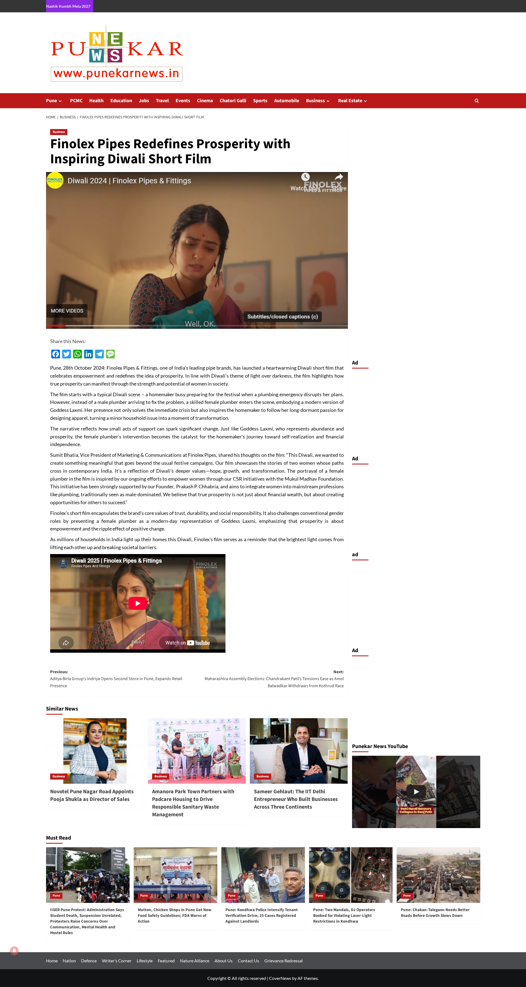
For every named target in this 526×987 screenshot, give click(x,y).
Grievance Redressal (283, 960)
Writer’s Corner (117, 960)
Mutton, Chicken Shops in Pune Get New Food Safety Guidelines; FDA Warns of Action (174, 915)
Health (96, 100)
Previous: (116, 679)
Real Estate (350, 100)
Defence (89, 960)
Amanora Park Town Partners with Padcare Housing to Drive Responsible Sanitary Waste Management (193, 803)
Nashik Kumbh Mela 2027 (68, 6)
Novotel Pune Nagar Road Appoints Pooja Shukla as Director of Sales (92, 795)
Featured (166, 960)
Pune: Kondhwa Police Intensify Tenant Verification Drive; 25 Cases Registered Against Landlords (261, 915)
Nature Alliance (194, 960)
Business (315, 100)
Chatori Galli (233, 100)
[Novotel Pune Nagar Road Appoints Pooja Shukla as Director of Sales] (95, 750)
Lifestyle (145, 960)
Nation (69, 960)
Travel (162, 100)
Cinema (205, 100)
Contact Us (248, 960)
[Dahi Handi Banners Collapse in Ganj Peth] (416, 792)
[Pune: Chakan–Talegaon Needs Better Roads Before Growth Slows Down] (438, 875)
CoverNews (280, 978)
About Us (224, 960)
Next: (274, 679)
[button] (476, 100)
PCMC (76, 100)
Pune (51, 100)
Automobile (286, 100)
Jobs (144, 100)
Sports (260, 100)
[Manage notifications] (14, 950)
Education (121, 100)
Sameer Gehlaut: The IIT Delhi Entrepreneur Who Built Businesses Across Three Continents (296, 799)
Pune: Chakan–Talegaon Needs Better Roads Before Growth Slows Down (435, 912)
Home (52, 960)
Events (183, 100)
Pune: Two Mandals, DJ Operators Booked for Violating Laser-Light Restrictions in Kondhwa (344, 915)
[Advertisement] (416, 410)
